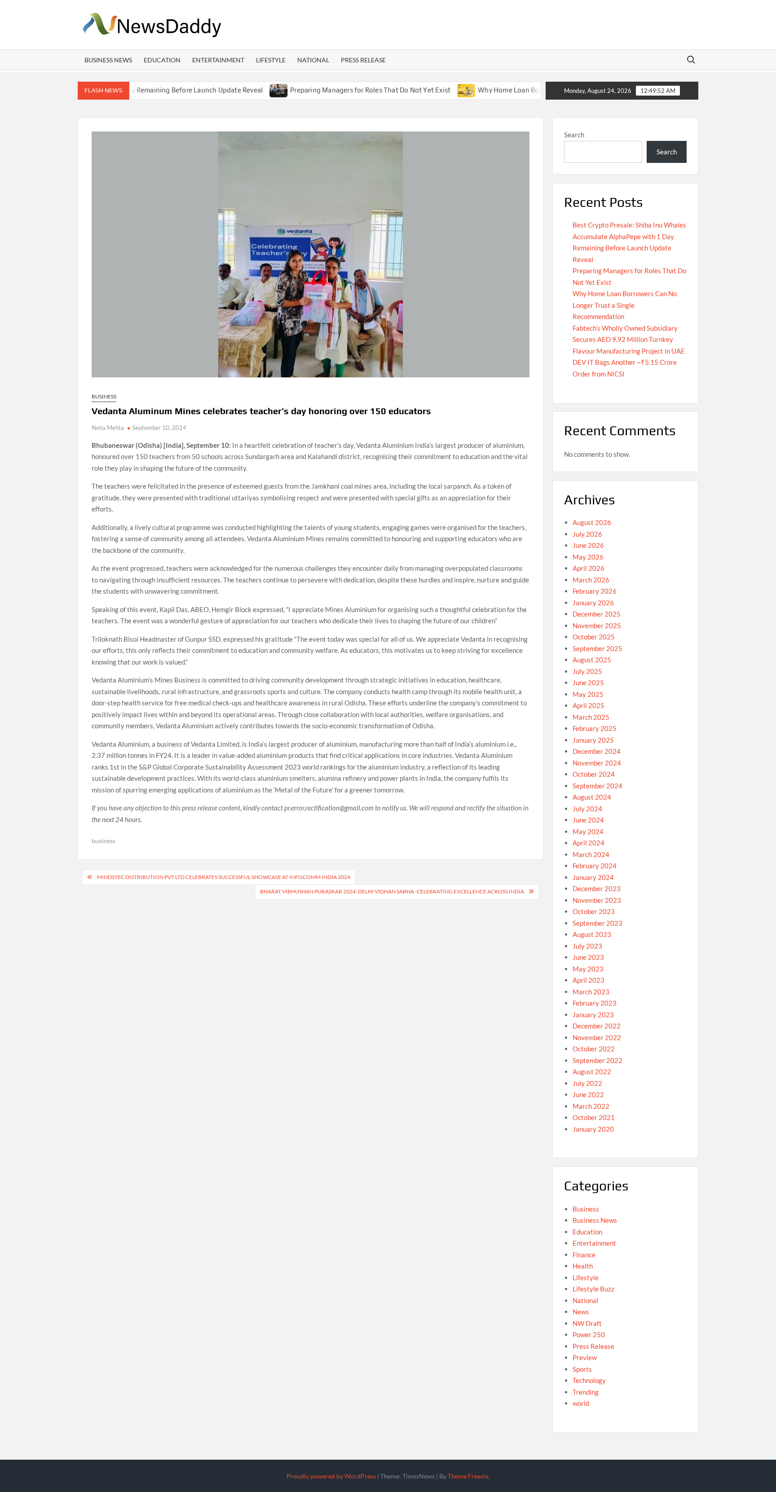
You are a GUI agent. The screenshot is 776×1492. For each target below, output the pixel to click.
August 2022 (592, 1072)
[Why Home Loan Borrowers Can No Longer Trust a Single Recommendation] (431, 90)
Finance (584, 1255)
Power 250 (589, 1334)
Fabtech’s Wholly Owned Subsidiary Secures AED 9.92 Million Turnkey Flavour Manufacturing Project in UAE (629, 339)
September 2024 (597, 786)
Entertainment (218, 60)
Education (162, 60)
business (103, 840)
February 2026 (595, 591)
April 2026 (588, 568)
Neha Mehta (108, 427)
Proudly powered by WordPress (331, 1476)
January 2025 (593, 740)
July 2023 (587, 946)
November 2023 (597, 900)
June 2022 (588, 1094)
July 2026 (587, 534)
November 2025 (597, 625)
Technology (589, 1380)
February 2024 (595, 866)
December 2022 (597, 1026)
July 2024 (587, 809)
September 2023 (597, 923)
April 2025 (588, 705)
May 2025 (588, 694)
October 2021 (594, 1117)
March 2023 (591, 992)
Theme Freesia (468, 1476)
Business (104, 396)
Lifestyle (271, 60)
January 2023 (593, 1015)
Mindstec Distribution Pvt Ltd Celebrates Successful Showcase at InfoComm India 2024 (223, 877)
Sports (582, 1369)
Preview (585, 1357)
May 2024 (588, 831)
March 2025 (591, 717)
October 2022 (594, 1049)
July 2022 (587, 1083)
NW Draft (587, 1323)
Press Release (363, 60)
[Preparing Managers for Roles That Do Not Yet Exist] (243, 90)
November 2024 (597, 763)
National (313, 60)
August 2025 (592, 660)
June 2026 (588, 545)
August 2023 (592, 934)
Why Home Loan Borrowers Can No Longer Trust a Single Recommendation (625, 304)
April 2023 (588, 980)
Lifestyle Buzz (593, 1289)
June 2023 (588, 957)
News (581, 1312)
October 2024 (594, 774)
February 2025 (595, 728)
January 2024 (593, 877)
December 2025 (597, 614)
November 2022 (597, 1037)
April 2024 (588, 843)
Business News (108, 60)
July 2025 (587, 671)
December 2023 (597, 888)
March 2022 (591, 1106)
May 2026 (588, 557)
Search (574, 135)
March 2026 (591, 580)
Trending (586, 1392)
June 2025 (588, 682)
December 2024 (597, 751)
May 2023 (588, 969)
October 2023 (594, 911)
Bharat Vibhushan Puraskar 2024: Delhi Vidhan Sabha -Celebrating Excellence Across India (392, 891)
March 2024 (591, 854)
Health (583, 1266)
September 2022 (597, 1060)
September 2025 (597, 648)
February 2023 (595, 1003)
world (581, 1403)
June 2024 (588, 820)
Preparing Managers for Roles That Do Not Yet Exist (335, 90)
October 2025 (594, 637)
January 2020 (593, 1129)
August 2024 (592, 797)
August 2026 (592, 522)
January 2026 (593, 603)
